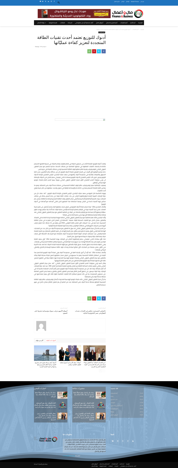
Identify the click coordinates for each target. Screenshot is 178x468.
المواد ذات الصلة (51, 340)
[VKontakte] (113, 441)
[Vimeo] (43, 1)
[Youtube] (40, 1)
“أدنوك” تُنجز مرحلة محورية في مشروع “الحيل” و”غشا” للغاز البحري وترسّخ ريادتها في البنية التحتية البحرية (45, 364)
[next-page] (100, 371)
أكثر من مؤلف (39, 340)
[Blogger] (133, 441)
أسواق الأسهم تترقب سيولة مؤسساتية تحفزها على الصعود (50, 312)
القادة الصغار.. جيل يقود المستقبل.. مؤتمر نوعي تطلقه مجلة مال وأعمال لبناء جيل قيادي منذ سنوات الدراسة (45, 405)
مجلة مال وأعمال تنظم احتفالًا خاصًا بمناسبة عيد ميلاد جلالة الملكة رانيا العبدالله (45, 394)
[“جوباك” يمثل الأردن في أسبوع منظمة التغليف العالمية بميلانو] (70, 353)
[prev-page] (103, 371)
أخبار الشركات (135, 29)
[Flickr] (123, 441)
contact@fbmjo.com (69, 455)
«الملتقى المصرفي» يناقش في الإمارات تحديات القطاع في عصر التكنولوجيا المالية (90, 312)
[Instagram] (51, 1)
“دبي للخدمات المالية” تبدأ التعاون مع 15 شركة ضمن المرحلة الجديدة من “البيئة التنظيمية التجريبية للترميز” (95, 364)
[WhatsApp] (89, 51)
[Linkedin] (48, 1)
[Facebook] (54, 1)
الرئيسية (142, 29)
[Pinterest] (94, 51)
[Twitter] (45, 1)
